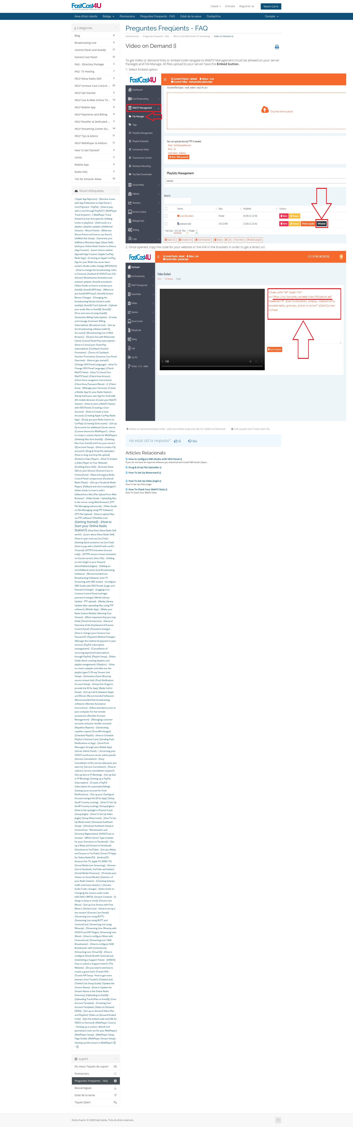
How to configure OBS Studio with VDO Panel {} (155, 459)
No (194, 441)
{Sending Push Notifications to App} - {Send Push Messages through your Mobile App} (94, 743)
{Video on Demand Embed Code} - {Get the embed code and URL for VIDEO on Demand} (96, 1018)
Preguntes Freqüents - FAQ (157, 16)
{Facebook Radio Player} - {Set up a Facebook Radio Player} (95, 482)
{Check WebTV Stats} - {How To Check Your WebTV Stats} (94, 372)
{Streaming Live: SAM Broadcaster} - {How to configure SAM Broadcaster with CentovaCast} (94, 944)
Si (179, 441)
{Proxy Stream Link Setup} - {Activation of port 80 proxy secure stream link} (93, 676)
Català (215, 6)
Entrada (230, 6)
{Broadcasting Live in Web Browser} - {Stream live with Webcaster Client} (95, 336)
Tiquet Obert (82, 1102)
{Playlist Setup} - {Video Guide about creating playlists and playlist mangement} (95, 660)
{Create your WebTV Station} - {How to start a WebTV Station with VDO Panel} (95, 403)
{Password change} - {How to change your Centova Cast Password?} (93, 632)
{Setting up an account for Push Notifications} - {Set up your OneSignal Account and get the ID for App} (94, 794)
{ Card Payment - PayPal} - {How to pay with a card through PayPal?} (94, 206)
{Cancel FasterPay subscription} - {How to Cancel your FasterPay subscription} (95, 344)
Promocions (127, 16)
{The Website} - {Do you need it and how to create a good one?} (94, 967)
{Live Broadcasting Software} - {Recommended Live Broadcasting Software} (95, 573)
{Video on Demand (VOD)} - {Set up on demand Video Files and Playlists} (94, 1011)
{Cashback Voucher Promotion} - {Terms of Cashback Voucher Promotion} (92, 352)
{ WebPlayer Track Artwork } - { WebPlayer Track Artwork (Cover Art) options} (96, 214)
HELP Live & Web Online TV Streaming (191, 36)
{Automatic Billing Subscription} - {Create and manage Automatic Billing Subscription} (96, 321)
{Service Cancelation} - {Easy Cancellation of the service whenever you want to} (96, 762)
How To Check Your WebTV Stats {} (147, 489)
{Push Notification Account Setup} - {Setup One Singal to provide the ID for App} (94, 684)
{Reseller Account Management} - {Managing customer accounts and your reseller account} (94, 719)
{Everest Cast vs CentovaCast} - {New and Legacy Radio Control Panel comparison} (94, 474)
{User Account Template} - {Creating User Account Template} (95, 1003)
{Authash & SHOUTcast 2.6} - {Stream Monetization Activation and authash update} (96, 277)
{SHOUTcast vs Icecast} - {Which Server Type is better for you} (94, 837)
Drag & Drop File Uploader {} (144, 467)
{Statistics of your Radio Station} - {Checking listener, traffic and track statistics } (95, 881)
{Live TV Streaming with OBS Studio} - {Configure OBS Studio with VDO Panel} (95, 581)
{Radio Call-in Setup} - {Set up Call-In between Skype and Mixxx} (94, 692)
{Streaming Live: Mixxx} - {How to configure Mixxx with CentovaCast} (95, 936)
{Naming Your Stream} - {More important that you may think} (95, 617)
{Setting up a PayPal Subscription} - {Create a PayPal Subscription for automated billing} (92, 782)
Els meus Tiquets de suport (91, 1066)
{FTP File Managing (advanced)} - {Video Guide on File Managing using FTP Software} (96, 506)
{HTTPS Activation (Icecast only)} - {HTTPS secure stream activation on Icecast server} (95, 554)
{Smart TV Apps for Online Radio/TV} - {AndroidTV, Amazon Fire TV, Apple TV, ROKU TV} (95, 857)
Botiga (107, 16)
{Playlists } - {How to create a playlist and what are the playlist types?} (95, 668)
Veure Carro (271, 6)
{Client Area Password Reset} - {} (91, 384)
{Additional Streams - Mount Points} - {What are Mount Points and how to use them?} (94, 230)
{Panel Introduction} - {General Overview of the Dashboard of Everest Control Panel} (94, 625)
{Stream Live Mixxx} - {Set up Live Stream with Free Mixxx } (94, 904)
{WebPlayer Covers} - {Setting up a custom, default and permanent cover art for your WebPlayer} (96, 1026)
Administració (132, 36)
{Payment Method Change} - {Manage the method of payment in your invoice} (95, 640)
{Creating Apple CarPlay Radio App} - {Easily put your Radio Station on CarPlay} (95, 419)
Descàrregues (83, 1088)
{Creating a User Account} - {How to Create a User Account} (92, 411)
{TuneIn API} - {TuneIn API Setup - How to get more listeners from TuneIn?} (93, 975)
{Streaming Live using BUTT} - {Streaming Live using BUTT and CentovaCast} (91, 920)
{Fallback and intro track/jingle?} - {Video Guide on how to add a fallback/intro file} (96, 490)
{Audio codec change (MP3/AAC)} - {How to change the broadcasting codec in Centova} (96, 269)
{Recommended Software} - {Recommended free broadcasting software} (95, 699)
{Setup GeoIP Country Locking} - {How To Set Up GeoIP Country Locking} (95, 802)
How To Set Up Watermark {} (144, 472)
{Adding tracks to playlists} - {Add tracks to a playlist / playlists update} (93, 222)
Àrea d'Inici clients (85, 16)
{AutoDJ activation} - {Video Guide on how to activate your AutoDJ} (94, 285)
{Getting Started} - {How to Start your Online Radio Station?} (93, 526)
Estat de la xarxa (190, 16)
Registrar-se (246, 6)
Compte (271, 16)
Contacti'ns (214, 16)
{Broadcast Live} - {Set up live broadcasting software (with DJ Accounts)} (95, 329)
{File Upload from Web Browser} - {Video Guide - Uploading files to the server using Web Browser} (95, 498)
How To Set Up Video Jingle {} (144, 481)
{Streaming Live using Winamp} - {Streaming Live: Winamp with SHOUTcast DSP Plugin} (95, 928)
